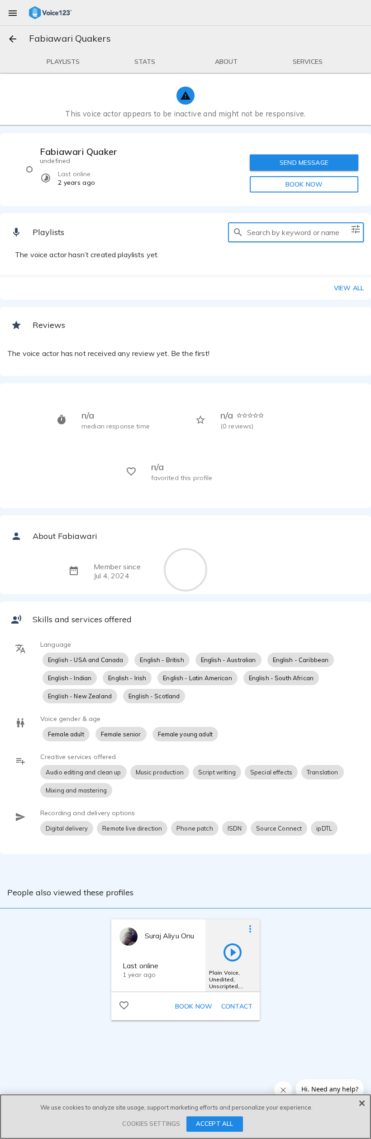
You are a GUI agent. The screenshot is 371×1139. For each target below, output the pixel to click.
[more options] (250, 928)
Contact (236, 1006)
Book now (193, 1006)
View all (349, 288)
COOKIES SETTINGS (151, 1123)
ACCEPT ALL (214, 1123)
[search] (238, 232)
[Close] (361, 1103)
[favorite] (124, 1005)
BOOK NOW (304, 184)
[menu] (13, 13)
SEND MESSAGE (304, 163)
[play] (232, 952)
